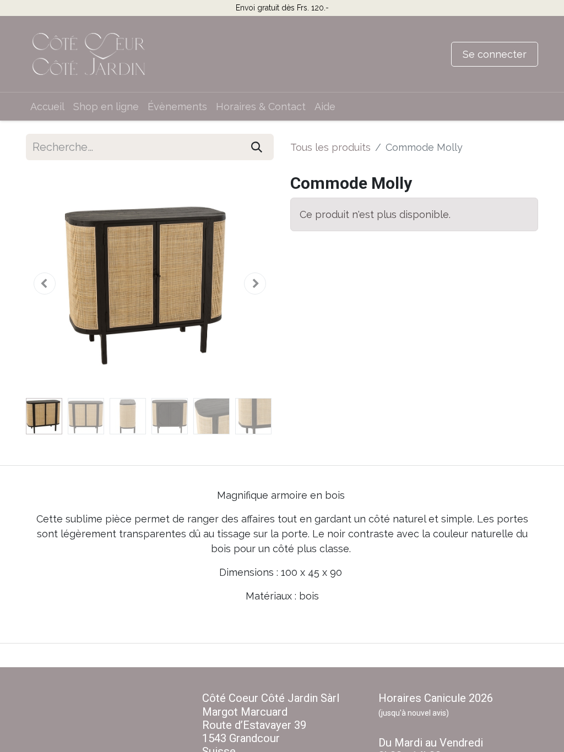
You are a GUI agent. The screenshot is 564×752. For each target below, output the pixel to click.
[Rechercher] (257, 147)
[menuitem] (47, 106)
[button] (44, 284)
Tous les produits (330, 147)
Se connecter (495, 54)
